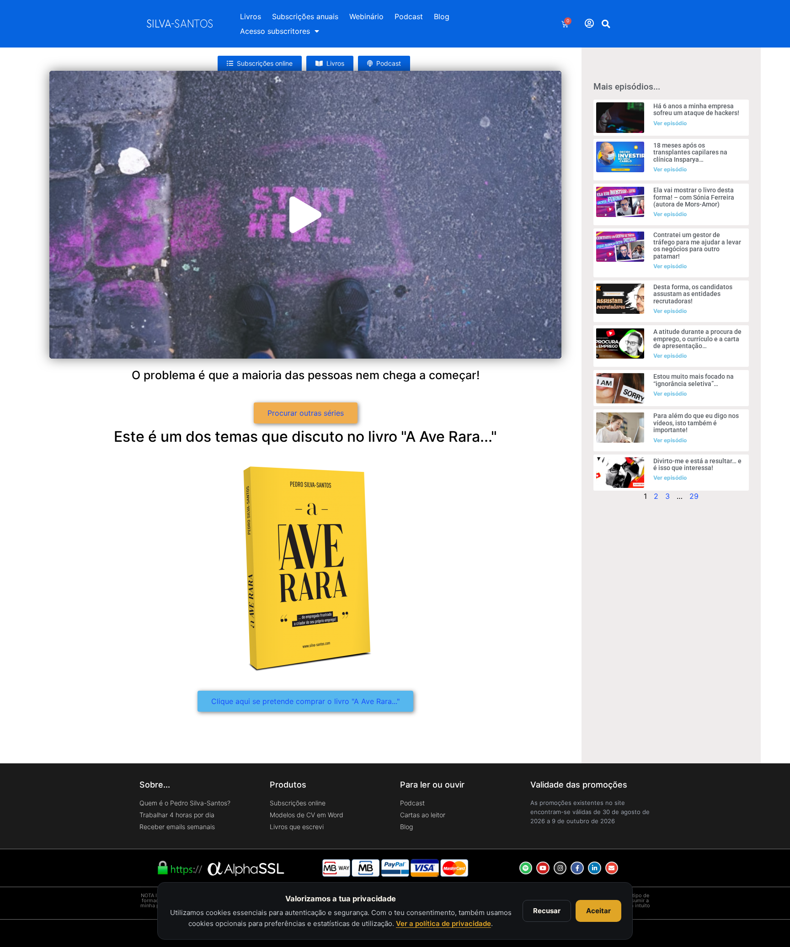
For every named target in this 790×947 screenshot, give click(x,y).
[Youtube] (543, 868)
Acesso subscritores (275, 31)
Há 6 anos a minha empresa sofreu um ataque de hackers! (696, 109)
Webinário (366, 16)
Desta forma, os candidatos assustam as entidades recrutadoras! (692, 294)
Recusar (546, 910)
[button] (606, 24)
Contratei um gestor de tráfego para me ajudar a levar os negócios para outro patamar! (697, 245)
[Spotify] (526, 868)
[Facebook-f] (577, 868)
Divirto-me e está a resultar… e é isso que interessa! (697, 464)
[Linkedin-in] (594, 868)
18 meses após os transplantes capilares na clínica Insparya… (690, 152)
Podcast (409, 16)
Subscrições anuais (305, 16)
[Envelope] (612, 868)
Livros (250, 16)
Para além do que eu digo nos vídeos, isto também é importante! (696, 423)
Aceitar (598, 910)
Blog (441, 16)
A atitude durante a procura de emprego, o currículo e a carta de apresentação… (697, 338)
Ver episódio (670, 123)
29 (694, 496)
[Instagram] (560, 868)
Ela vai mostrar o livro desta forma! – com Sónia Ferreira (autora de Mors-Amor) (693, 197)
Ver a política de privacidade (443, 923)
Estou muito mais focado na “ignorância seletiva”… (693, 380)
